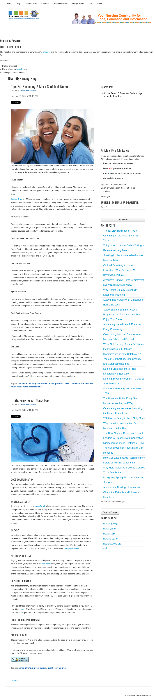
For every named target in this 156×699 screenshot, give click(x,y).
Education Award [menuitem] (31, 3)
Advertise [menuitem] (100, 3)
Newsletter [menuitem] (45, 3)
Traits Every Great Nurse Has (30, 400)
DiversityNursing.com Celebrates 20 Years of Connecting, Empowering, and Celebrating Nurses (122, 359)
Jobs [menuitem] (90, 3)
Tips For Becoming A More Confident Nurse (39, 86)
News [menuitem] (55, 33)
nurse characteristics (33, 387)
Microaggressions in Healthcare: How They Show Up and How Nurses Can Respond (123, 448)
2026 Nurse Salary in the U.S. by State (124, 418)
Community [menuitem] (67, 33)
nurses (110, 523)
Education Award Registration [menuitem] (110, 33)
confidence (42, 383)
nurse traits (16, 387)
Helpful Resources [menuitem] (60, 3)
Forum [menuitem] (79, 33)
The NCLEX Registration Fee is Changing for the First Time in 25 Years (120, 235)
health (109, 533)
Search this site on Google (112, 501)
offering (46, 52)
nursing (32, 383)
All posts (14, 681)
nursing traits (24, 668)
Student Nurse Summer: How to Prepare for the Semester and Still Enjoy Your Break (121, 314)
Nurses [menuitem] (9, 3)
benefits (19, 69)
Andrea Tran (16, 199)
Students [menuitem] (22, 33)
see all (104, 548)
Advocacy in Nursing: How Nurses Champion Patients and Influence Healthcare (121, 492)
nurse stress (87, 383)
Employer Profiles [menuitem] (78, 3)
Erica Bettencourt (28, 91)
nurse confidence (72, 383)
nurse (109, 528)
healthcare (112, 543)
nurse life (22, 383)
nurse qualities (56, 383)
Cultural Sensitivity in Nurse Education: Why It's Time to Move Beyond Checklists (121, 270)
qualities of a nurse (57, 668)
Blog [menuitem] (18, 3)
